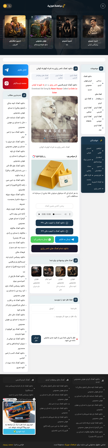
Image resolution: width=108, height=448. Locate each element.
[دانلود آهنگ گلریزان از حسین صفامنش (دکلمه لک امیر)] (41, 26)
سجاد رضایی (89, 168)
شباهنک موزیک (70, 444)
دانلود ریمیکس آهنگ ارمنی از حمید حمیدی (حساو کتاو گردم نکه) (21, 397)
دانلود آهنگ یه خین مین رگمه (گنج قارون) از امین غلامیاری (15, 185)
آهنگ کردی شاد (97, 127)
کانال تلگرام (22, 70)
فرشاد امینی (97, 182)
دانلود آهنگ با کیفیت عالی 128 (53, 231)
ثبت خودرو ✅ (19, 431)
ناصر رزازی (97, 188)
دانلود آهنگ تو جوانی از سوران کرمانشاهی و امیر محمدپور (16, 343)
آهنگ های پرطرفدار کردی (98, 99)
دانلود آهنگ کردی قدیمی (67, 85)
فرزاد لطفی (87, 175)
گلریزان (41, 43)
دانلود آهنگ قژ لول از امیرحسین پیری (17, 279)
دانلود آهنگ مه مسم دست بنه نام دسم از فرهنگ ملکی (17, 247)
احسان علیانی (88, 150)
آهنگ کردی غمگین (87, 110)
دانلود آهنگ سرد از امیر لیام (15, 134)
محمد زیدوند (8, 444)
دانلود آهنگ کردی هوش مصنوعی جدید (88, 83)
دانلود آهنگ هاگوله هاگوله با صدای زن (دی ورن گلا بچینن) (16, 233)
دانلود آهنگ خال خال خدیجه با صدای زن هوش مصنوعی (15, 319)
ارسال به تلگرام (64, 239)
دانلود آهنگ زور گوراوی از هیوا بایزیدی (15, 331)
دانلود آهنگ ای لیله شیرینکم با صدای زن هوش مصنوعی (17, 156)
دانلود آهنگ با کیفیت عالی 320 (53, 222)
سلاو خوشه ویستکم (67, 43)
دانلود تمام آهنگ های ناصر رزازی (54, 248)
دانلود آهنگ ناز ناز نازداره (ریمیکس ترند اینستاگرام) (19, 388)
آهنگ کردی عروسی (98, 118)
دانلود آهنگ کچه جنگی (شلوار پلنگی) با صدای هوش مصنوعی (16, 108)
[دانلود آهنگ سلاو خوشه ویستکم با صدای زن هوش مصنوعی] (67, 26)
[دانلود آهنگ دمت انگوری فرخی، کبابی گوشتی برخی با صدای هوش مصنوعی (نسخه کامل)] (15, 26)
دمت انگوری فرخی (15, 43)
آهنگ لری (88, 98)
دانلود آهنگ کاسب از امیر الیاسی (14, 355)
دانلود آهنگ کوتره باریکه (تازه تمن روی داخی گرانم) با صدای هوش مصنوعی (15, 216)
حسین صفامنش (98, 168)
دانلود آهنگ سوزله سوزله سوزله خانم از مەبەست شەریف (15, 199)
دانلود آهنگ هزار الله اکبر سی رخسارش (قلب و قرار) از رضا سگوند (15, 170)
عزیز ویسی (97, 175)
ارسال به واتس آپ (41, 239)
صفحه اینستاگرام (20, 83)
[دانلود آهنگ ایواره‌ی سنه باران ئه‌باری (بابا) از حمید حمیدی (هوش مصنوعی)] (92, 26)
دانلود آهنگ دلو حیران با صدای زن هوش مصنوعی (15, 144)
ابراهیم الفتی (99, 150)
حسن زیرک (87, 159)
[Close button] (34, 399)
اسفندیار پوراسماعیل (98, 159)
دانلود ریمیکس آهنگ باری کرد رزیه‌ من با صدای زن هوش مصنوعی (15, 291)
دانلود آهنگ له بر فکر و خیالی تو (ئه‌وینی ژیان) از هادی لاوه (15, 305)
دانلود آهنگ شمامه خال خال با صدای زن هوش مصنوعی (15, 122)
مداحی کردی (98, 83)
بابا (93, 43)
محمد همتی (89, 182)
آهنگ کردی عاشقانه (87, 118)
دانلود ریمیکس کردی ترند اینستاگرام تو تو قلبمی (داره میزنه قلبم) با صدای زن (15, 264)
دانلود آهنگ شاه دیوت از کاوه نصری (15, 365)
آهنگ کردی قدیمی (98, 110)
